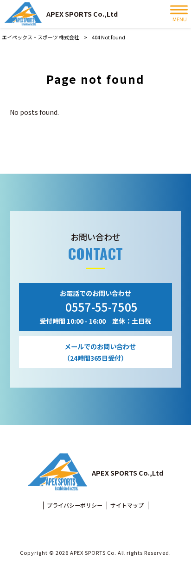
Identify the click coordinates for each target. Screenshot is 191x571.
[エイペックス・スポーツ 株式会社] (23, 13)
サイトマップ (127, 505)
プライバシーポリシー (74, 505)
